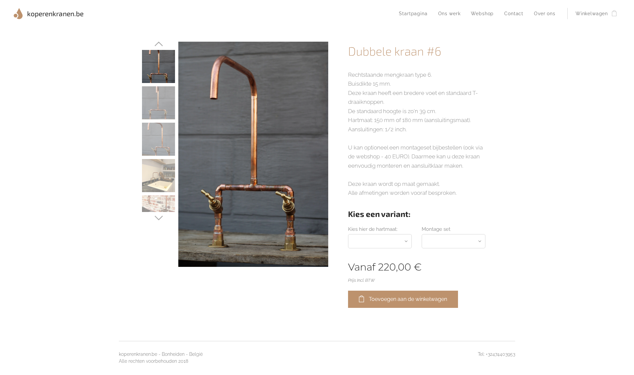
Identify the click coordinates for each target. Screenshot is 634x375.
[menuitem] (415, 13)
